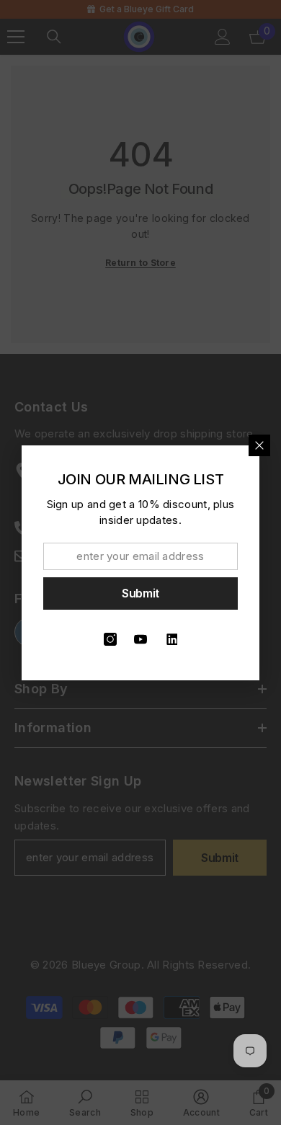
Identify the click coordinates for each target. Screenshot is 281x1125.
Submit (140, 593)
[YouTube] (140, 639)
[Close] (259, 445)
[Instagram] (110, 639)
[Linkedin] (171, 639)
